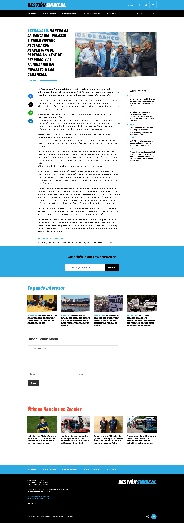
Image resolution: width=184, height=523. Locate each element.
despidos (42, 243)
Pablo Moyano (78, 243)
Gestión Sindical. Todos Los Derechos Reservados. (56, 516)
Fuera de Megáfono (92, 13)
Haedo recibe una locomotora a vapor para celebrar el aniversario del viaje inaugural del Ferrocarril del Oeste (75, 439)
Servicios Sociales (49, 13)
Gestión (46, 5)
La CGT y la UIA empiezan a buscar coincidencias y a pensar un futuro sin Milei (141, 143)
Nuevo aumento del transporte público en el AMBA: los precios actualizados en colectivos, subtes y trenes (142, 439)
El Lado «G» (111, 13)
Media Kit (32, 503)
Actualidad (32, 13)
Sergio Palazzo (105, 243)
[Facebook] (139, 4)
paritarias (91, 243)
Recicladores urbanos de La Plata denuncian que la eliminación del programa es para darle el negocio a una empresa (141, 320)
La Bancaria (65, 243)
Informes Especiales (71, 13)
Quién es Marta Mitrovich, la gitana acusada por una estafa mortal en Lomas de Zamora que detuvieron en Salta (108, 439)
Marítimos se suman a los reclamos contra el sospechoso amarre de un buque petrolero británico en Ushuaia (142, 116)
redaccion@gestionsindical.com (38, 498)
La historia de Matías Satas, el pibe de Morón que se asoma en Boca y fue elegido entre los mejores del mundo (41, 439)
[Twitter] (146, 4)
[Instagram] (153, 4)
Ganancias (53, 243)
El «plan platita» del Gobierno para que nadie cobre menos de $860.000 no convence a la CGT (143, 102)
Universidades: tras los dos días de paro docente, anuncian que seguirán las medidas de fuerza (141, 131)
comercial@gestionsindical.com (38, 496)
